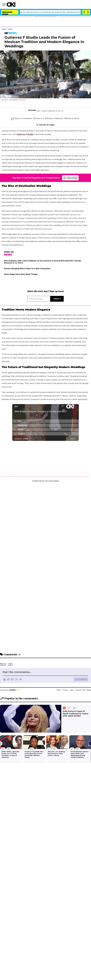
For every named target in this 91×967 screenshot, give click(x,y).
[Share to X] (38, 118)
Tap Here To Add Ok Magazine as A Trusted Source (36, 178)
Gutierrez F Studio (25, 134)
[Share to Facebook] (23, 118)
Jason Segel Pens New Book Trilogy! (21, 274)
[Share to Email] (71, 118)
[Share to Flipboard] (54, 118)
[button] (4, 4)
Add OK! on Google (46, 125)
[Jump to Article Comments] (12, 118)
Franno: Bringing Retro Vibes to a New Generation (27, 268)
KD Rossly (32, 110)
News (10, 29)
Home (4, 29)
